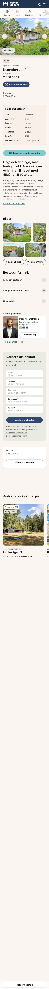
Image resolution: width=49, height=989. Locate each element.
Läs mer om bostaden (14, 203)
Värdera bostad (24, 985)
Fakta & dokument (18, 84)
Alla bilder (8, 50)
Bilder (18, 15)
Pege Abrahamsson (29, 319)
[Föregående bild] (4, 36)
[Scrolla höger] (47, 13)
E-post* (11, 372)
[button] (24, 240)
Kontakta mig (30, 334)
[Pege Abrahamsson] (10, 327)
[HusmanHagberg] (11, 4)
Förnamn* (12, 381)
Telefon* (11, 408)
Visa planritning (35, 262)
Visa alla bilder (13, 262)
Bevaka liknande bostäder (26, 153)
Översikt (7, 15)
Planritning (29, 15)
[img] (20, 327)
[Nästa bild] (44, 36)
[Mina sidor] (39, 4)
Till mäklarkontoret (13, 342)
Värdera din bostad (24, 420)
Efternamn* (12, 390)
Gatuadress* (13, 399)
